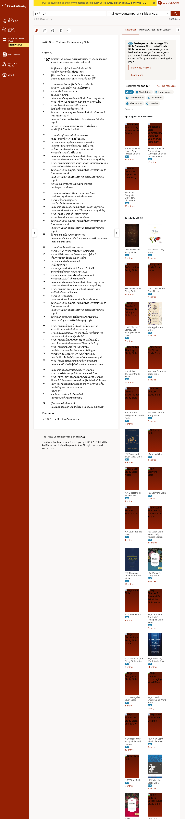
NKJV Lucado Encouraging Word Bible (157, 700)
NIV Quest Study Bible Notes (133, 494)
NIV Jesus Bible (155, 454)
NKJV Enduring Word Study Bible (156, 660)
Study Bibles (135, 217)
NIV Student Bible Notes (133, 533)
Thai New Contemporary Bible (59, 436)
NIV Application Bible (155, 328)
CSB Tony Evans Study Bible (132, 251)
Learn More (137, 75)
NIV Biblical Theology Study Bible (132, 374)
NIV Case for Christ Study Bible (157, 372)
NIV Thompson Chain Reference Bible (133, 576)
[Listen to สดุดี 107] (69, 30)
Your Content (164, 29)
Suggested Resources (140, 116)
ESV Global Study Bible (156, 251)
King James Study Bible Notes (156, 289)
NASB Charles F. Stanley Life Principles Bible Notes (132, 331)
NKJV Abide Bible (133, 614)
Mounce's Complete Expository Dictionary (130, 196)
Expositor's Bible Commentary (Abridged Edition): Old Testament (157, 152)
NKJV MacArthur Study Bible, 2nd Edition (133, 741)
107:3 (48, 419)
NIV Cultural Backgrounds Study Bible (134, 415)
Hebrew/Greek (147, 29)
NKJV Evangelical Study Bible (133, 698)
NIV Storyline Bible (157, 493)
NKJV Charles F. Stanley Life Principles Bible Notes (155, 618)
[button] (168, 3)
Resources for (137, 85)
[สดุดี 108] (116, 233)
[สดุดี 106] (34, 233)
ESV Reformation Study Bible (133, 289)
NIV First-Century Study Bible (156, 414)
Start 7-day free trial (141, 67)
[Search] (175, 13)
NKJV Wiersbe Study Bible (154, 781)
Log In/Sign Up (171, 2)
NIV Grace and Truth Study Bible (133, 455)
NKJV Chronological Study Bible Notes (134, 660)
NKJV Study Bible (133, 780)
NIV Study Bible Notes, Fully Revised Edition (132, 151)
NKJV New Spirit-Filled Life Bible (156, 740)
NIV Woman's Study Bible (154, 574)
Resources (130, 29)
